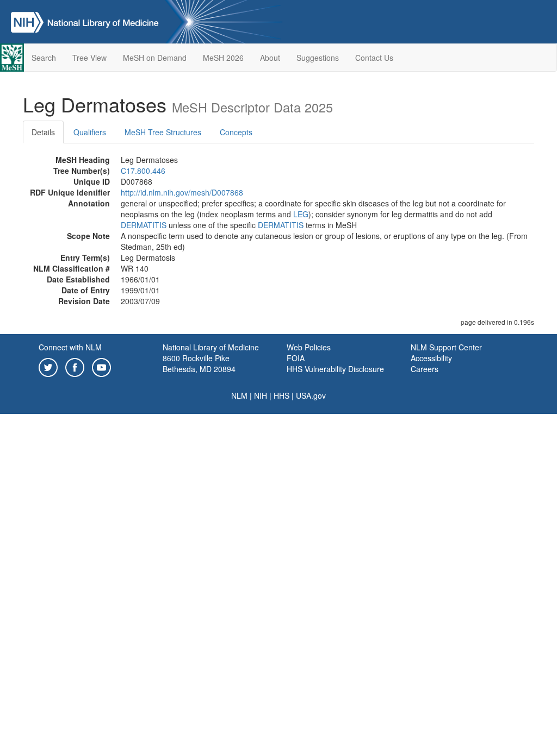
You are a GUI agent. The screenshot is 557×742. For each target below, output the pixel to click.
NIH (260, 395)
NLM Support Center (446, 347)
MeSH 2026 (223, 57)
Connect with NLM (70, 347)
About (270, 57)
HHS (281, 395)
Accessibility (431, 358)
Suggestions (317, 57)
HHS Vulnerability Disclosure (335, 368)
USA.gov (311, 395)
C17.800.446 (143, 170)
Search (44, 57)
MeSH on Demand (155, 57)
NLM (239, 395)
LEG (300, 214)
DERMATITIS (143, 224)
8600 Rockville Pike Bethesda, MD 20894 (199, 363)
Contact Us (374, 57)
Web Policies (309, 347)
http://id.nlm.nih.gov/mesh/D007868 (182, 192)
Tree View (89, 57)
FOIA (296, 358)
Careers (424, 368)
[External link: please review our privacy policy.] (48, 366)
